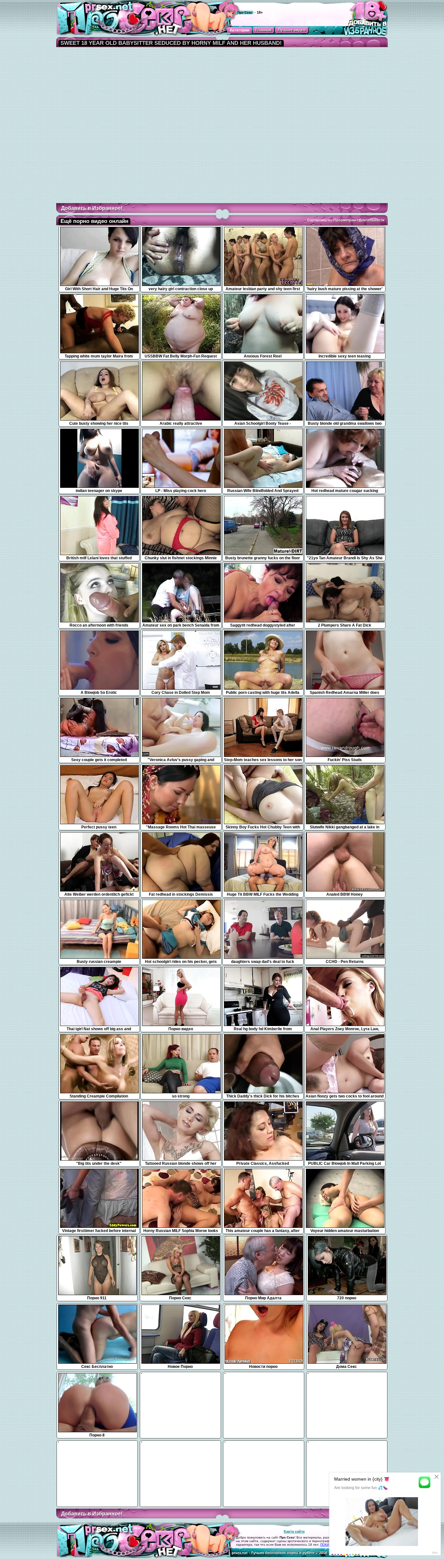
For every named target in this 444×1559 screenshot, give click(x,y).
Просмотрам (344, 220)
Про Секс (244, 12)
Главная (263, 30)
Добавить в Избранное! (92, 208)
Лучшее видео (292, 30)
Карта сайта (294, 1531)
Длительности (372, 220)
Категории (239, 30)
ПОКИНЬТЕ (329, 1544)
